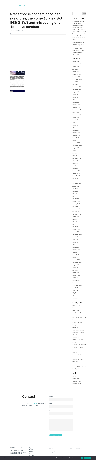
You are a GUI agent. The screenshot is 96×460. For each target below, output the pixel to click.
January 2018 (76, 204)
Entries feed (75, 378)
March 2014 (75, 298)
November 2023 (76, 74)
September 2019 (77, 158)
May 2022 (75, 97)
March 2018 (75, 199)
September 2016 (77, 234)
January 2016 (76, 252)
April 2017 (75, 224)
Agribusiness (76, 305)
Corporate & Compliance (79, 317)
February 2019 (76, 171)
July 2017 (75, 219)
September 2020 (77, 145)
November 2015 (76, 257)
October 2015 (76, 260)
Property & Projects (77, 347)
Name (51, 396)
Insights (31, 451)
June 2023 (75, 82)
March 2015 (75, 272)
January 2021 (76, 135)
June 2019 (75, 160)
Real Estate (75, 352)
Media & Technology (78, 337)
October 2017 (76, 211)
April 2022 (75, 99)
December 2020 (76, 137)
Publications (75, 349)
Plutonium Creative (77, 448)
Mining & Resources (77, 339)
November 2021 (76, 110)
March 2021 (75, 130)
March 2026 (75, 61)
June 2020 (75, 153)
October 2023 (76, 76)
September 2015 (77, 262)
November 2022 (76, 87)
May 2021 (75, 125)
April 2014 (75, 295)
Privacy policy (88, 457)
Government (75, 327)
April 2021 (75, 127)
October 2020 (76, 143)
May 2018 (75, 193)
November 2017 (76, 209)
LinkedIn (51, 448)
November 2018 (76, 178)
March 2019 (75, 168)
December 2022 (76, 84)
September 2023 (77, 79)
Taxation (74, 363)
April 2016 (75, 244)
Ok (82, 457)
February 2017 (76, 229)
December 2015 (76, 255)
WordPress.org (76, 383)
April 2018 (75, 196)
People (31, 449)
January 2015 (76, 277)
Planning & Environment (79, 344)
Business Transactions (78, 308)
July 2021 (75, 120)
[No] (94, 458)
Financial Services (77, 322)
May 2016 (75, 242)
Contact (31, 455)
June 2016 (75, 239)
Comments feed (76, 381)
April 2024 (75, 69)
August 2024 (75, 66)
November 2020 (76, 140)
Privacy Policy (52, 452)
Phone (51, 410)
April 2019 (75, 165)
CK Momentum (76, 310)
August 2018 (75, 186)
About (31, 453)
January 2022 (76, 107)
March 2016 (75, 247)
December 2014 (76, 280)
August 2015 (75, 265)
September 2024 (77, 64)
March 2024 (75, 71)
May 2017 (75, 221)
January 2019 (76, 173)
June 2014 (75, 290)
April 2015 (75, 270)
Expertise (75, 320)
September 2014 (77, 285)
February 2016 (76, 249)
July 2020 (75, 150)
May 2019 (75, 163)
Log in (74, 376)
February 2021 (76, 132)
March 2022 (75, 102)
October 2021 (76, 112)
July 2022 (75, 94)
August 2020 (75, 148)
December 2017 (76, 206)
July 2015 (75, 267)
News (74, 342)
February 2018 (76, 201)
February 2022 (76, 104)
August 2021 (75, 117)
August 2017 (75, 216)
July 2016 (75, 237)
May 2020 (75, 155)
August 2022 (75, 92)
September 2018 (77, 183)
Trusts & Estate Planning (79, 366)
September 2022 (77, 89)
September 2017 (77, 214)
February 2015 (76, 275)
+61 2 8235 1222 (32, 403)
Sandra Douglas (14, 30)
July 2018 (75, 188)
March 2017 (75, 227)
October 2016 (76, 232)
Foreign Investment (77, 325)
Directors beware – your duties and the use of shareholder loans (79, 44)
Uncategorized (76, 369)
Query (51, 418)
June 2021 (75, 122)
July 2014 (75, 288)
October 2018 (76, 181)
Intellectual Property (78, 330)
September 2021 (77, 115)
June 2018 (75, 191)
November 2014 (76, 282)
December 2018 (76, 176)
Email (50, 403)
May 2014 (75, 293)
